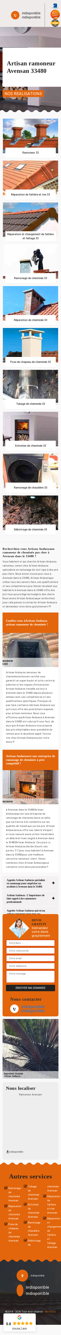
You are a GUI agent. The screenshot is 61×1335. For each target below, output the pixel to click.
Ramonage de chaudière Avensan (32, 1228)
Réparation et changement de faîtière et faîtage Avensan (52, 1232)
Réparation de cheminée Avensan (13, 1212)
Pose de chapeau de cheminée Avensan (13, 1232)
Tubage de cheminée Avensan (32, 1192)
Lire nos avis (19, 1328)
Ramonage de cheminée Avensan (13, 1194)
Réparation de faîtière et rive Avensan (52, 1204)
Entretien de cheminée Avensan (32, 1210)
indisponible (31, 13)
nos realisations (23, 93)
